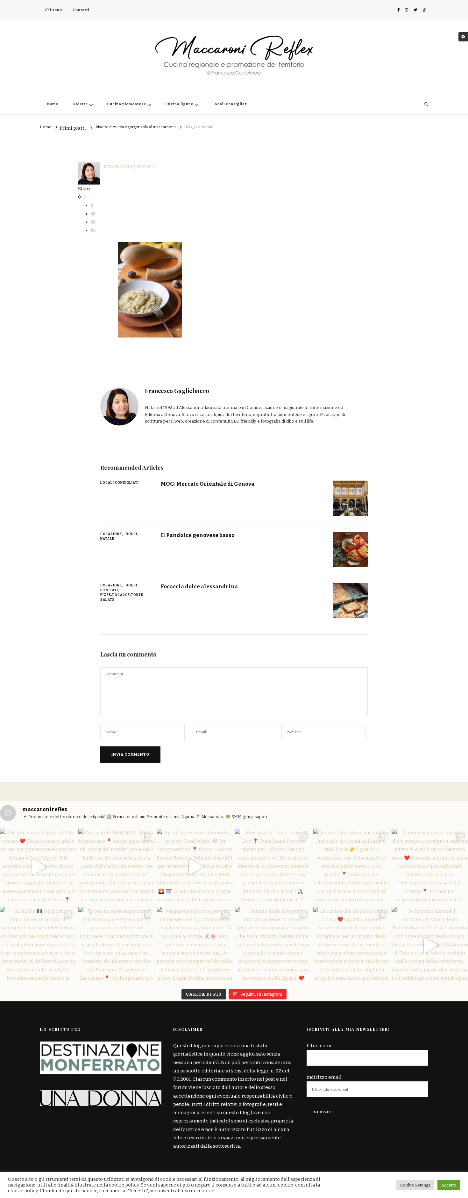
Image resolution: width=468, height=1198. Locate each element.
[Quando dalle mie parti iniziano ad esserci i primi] (273, 945)
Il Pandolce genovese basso (198, 535)
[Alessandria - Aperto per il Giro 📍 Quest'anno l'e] (273, 867)
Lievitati (109, 590)
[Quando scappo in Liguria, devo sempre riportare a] (430, 867)
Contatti (81, 10)
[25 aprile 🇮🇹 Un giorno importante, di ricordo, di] (38, 945)
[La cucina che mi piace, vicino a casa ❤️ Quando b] (351, 945)
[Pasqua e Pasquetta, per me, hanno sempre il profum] (195, 945)
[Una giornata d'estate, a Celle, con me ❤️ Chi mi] (38, 867)
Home (52, 104)
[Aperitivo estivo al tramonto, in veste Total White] (195, 867)
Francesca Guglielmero (127, 166)
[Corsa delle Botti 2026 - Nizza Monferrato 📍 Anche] (116, 867)
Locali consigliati (230, 104)
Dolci (131, 534)
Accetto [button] (448, 1185)
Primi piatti (73, 128)
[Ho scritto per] (100, 1046)
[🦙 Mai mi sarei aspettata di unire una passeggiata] (116, 945)
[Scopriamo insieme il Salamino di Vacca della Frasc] (430, 945)
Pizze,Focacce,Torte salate (121, 597)
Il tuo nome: (320, 1046)
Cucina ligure (179, 104)
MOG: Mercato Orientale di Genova (207, 484)
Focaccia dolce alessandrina (199, 586)
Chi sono (53, 10)
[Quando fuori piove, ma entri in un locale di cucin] (351, 867)
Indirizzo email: (325, 1077)
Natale (107, 539)
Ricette (80, 104)
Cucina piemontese (126, 104)
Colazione (111, 534)
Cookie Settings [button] (415, 1185)
